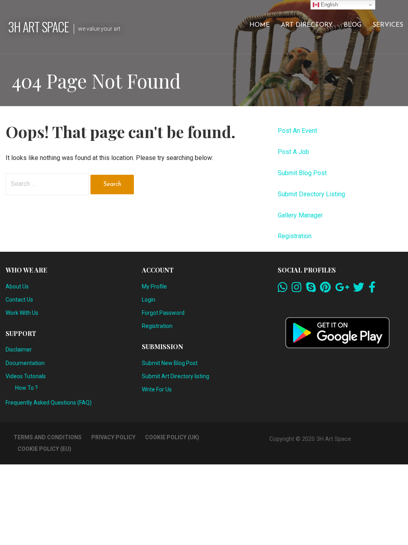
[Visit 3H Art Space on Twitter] (358, 289)
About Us (17, 286)
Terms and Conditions (48, 437)
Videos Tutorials (26, 376)
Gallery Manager (300, 215)
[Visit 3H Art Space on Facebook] (372, 289)
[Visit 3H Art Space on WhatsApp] (283, 289)
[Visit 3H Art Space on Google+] (342, 289)
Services (388, 25)
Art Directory (307, 25)
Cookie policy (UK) (172, 437)
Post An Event (297, 130)
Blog (352, 25)
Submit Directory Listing (311, 194)
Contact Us (19, 299)
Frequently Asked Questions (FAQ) (49, 402)
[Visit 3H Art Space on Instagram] (297, 289)
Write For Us (157, 389)
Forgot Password (163, 313)
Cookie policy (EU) (44, 449)
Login (148, 299)
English (328, 5)
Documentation (25, 363)
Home (259, 25)
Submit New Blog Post (170, 363)
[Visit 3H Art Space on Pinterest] (325, 289)
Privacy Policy (113, 437)
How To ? (26, 388)
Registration (295, 236)
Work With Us (22, 313)
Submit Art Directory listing (175, 376)
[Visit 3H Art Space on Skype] (311, 289)
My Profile (154, 286)
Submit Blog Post (302, 173)
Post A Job (293, 152)
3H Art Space (38, 26)
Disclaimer (19, 349)
